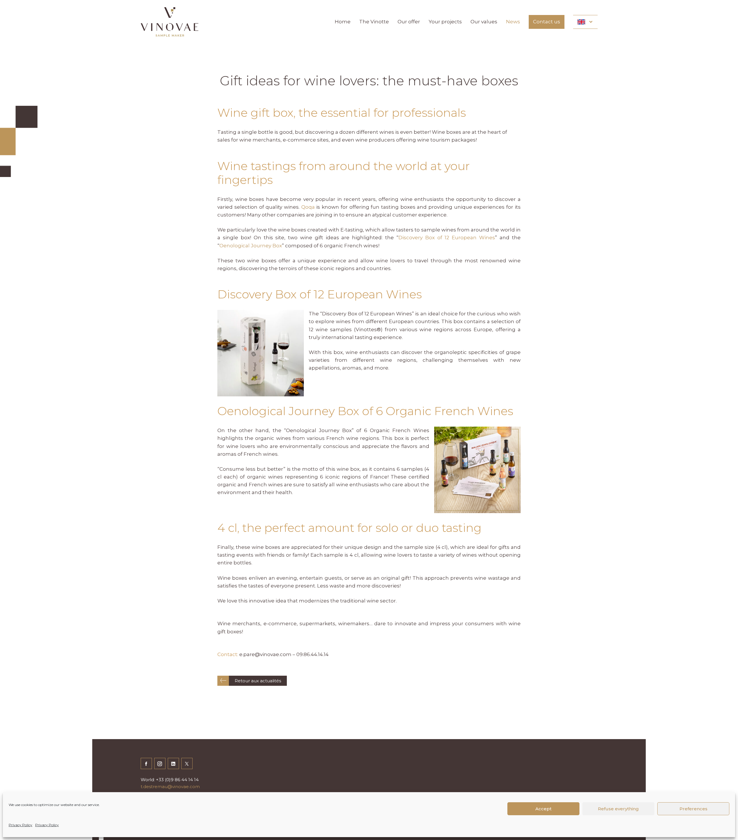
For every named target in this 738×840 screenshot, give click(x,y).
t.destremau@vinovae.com (170, 786)
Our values (483, 22)
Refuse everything (618, 808)
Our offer (409, 22)
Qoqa (308, 207)
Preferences (693, 808)
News (513, 22)
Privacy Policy (20, 825)
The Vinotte (374, 22)
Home (343, 22)
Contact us (546, 22)
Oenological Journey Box (250, 245)
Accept (543, 808)
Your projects (445, 22)
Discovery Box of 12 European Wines (446, 237)
